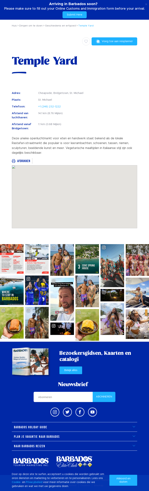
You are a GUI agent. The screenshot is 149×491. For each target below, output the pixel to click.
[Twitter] (67, 412)
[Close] (146, 3)
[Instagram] (54, 412)
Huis (14, 26)
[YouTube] (92, 412)
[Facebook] (79, 412)
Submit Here (74, 14)
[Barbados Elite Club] (74, 462)
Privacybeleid (34, 482)
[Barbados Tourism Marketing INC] (31, 462)
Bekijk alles (70, 370)
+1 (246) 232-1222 (49, 106)
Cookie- (16, 482)
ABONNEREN (104, 396)
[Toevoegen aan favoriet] (86, 41)
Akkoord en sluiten (123, 480)
